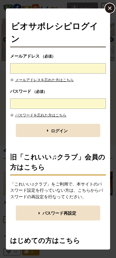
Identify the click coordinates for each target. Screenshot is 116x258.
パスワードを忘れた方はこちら (40, 115)
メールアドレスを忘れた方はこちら (44, 80)
